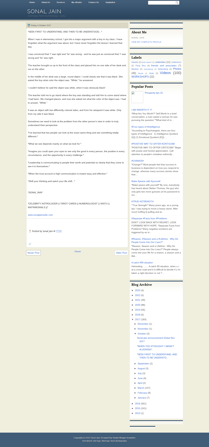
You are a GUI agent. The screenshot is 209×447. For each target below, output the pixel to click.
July (140, 373)
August (141, 368)
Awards (134, 62)
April (140, 383)
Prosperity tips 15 (154, 93)
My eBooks (77, 2)
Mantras (135, 69)
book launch (147, 62)
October (142, 333)
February (142, 393)
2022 (137, 295)
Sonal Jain (44, 11)
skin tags (97, 441)
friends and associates (164, 65)
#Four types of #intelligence (145, 127)
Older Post (121, 252)
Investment (87, 441)
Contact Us (93, 2)
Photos (177, 68)
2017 (137, 319)
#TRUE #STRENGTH (142, 201)
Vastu (151, 73)
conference (176, 62)
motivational (148, 69)
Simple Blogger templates (124, 438)
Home (32, 2)
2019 (137, 310)
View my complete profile (146, 42)
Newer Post (33, 252)
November (143, 329)
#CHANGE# (137, 161)
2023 (137, 290)
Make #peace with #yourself (145, 181)
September (143, 363)
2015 (137, 408)
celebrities (160, 62)
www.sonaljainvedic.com (40, 215)
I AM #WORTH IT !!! (141, 110)
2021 (137, 300)
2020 (137, 305)
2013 (137, 413)
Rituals (140, 73)
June (140, 378)
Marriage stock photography (114, 441)
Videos (165, 73)
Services (61, 2)
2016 (137, 403)
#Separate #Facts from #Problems (149, 218)
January (142, 398)
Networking (163, 69)
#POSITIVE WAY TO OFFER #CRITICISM (153, 144)
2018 (137, 315)
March (141, 388)
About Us (45, 2)
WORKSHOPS (140, 76)
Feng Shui (141, 66)
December (143, 324)
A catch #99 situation (142, 262)
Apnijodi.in (110, 2)
